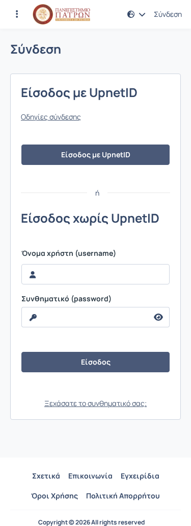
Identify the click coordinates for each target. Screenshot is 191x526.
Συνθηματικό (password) (66, 299)
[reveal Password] (159, 317)
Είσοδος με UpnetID (95, 154)
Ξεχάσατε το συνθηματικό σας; (95, 403)
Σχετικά (46, 476)
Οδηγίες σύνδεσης (51, 117)
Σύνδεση (168, 14)
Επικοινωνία (90, 476)
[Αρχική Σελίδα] (61, 14)
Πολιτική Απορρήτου (123, 495)
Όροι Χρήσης (54, 495)
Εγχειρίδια (140, 476)
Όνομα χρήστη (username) (68, 253)
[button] (16, 14)
